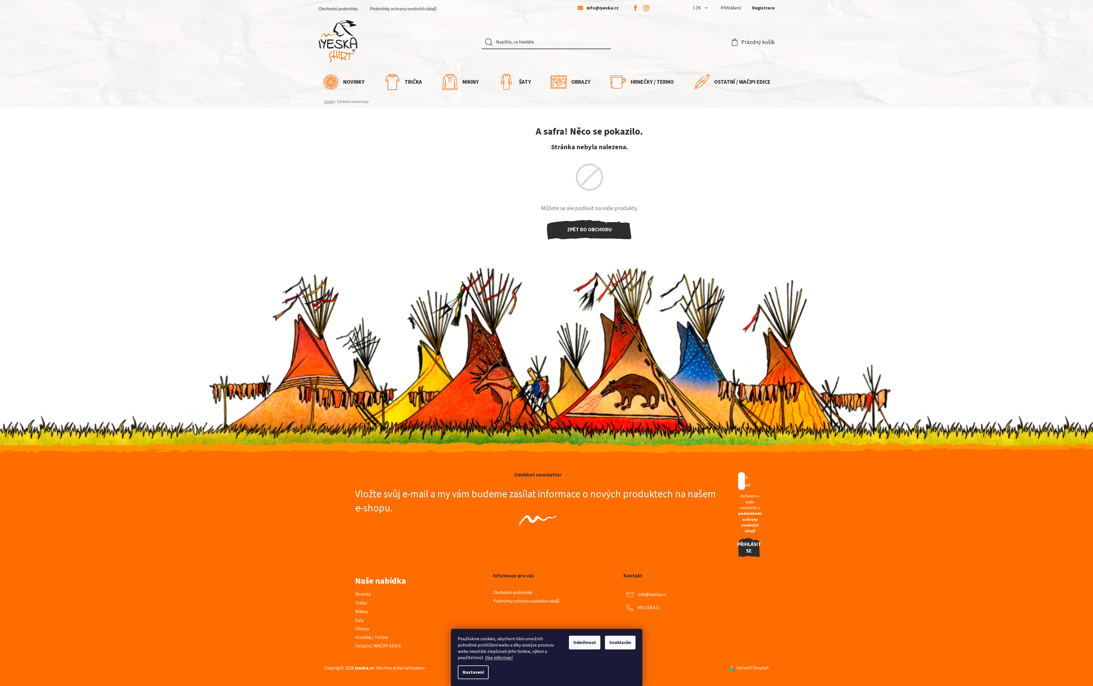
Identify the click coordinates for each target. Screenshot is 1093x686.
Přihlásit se (749, 548)
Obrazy (362, 629)
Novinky (363, 594)
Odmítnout (584, 642)
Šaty (359, 620)
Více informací (499, 658)
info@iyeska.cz (603, 8)
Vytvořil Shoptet (753, 668)
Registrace (763, 8)
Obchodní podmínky (338, 9)
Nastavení (473, 672)
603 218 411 (649, 608)
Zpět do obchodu (589, 229)
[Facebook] (635, 8)
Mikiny (361, 612)
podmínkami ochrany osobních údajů (750, 522)
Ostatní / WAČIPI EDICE (378, 646)
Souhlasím (620, 642)
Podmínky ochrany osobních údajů (403, 9)
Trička (361, 603)
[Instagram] (646, 8)
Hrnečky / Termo (371, 637)
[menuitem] (344, 82)
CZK (697, 8)
